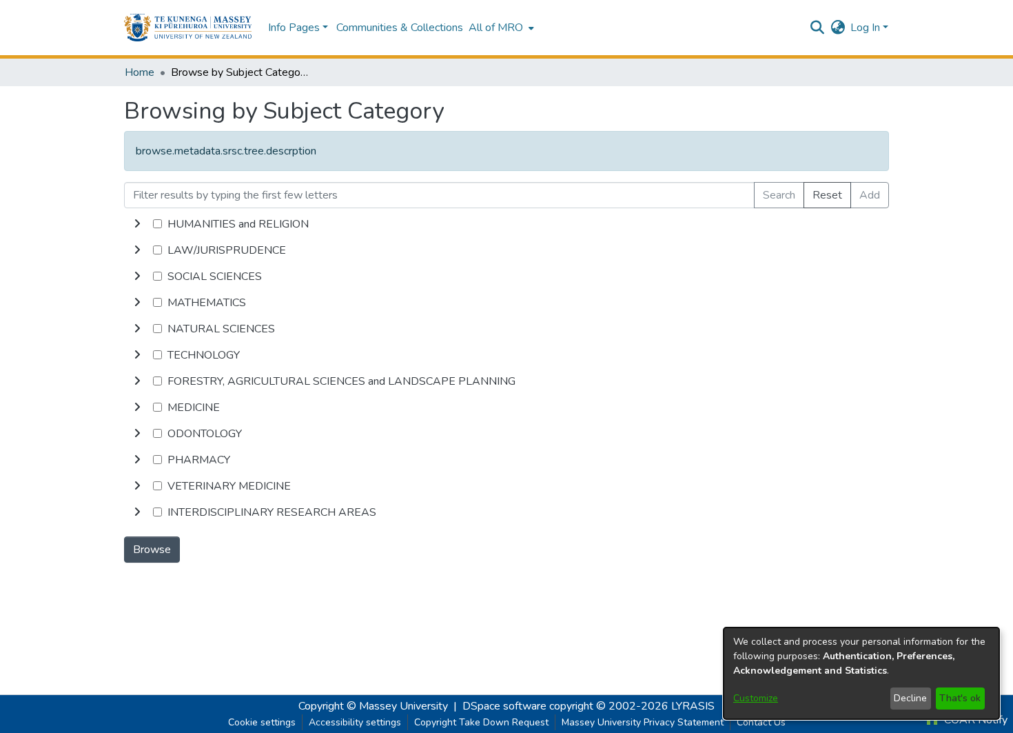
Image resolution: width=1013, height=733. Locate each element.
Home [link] (139, 72)
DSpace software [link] (504, 706)
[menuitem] (500, 27)
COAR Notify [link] (974, 719)
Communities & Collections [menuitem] (399, 27)
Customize (755, 698)
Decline (910, 698)
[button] (188, 27)
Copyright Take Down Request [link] (481, 722)
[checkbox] (157, 223)
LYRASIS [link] (693, 706)
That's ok (960, 698)
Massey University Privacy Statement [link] (643, 722)
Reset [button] (827, 195)
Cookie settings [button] (262, 722)
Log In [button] (866, 27)
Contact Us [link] (761, 722)
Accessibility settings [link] (355, 722)
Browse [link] (152, 549)
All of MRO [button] (496, 27)
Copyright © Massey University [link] (373, 706)
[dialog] (861, 673)
